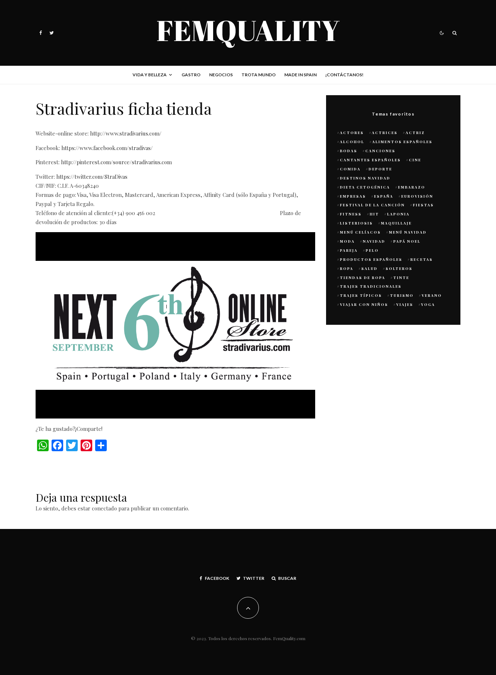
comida (350, 168)
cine (415, 159)
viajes (404, 304)
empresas (353, 196)
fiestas (423, 204)
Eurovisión (417, 196)
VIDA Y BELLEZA (150, 74)
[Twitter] (51, 33)
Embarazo (411, 187)
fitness (351, 214)
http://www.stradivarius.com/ (126, 133)
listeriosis (356, 223)
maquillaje (396, 223)
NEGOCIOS (221, 74)
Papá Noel (406, 241)
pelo (372, 250)
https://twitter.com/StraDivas (91, 176)
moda (347, 241)
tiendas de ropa (362, 277)
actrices (385, 132)
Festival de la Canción (372, 204)
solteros (399, 268)
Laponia (398, 214)
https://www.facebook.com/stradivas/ (107, 147)
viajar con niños (364, 304)
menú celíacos (360, 232)
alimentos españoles (402, 141)
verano (432, 295)
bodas (348, 150)
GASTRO (191, 74)
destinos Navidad (365, 178)
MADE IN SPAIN (300, 74)
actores (352, 132)
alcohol (352, 141)
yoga (428, 304)
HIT (374, 214)
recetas (421, 259)
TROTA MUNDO (258, 74)
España (383, 196)
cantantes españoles (370, 159)
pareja (349, 250)
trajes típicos (361, 295)
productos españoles (371, 259)
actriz (415, 132)
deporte (380, 168)
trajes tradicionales (371, 286)
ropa (346, 268)
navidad (374, 241)
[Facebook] (41, 33)
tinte (401, 277)
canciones (380, 150)
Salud (369, 268)
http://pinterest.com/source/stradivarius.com (116, 162)
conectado (104, 508)
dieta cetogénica (365, 187)
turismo (402, 295)
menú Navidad (408, 232)
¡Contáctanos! (344, 74)
